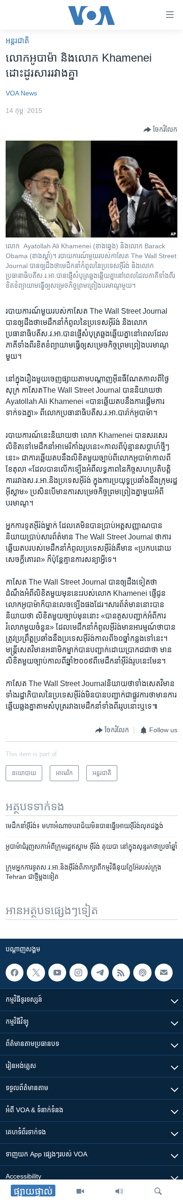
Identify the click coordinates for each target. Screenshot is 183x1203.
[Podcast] (142, 972)
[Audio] (119, 1191)
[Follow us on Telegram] (100, 972)
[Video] (80, 1191)
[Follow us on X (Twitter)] (36, 972)
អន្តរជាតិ (17, 41)
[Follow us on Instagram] (78, 972)
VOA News (21, 93)
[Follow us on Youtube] (57, 972)
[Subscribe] (164, 972)
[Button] (160, 129)
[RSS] (121, 972)
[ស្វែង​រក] (158, 1191)
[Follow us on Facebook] (14, 972)
